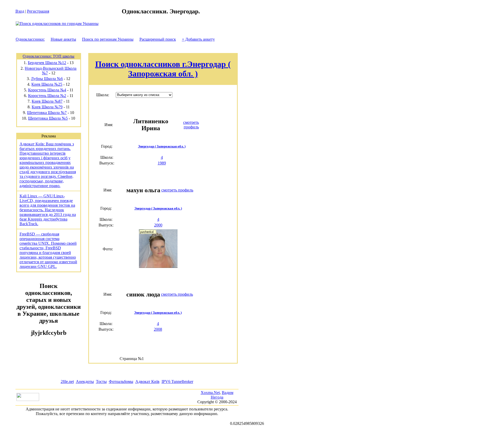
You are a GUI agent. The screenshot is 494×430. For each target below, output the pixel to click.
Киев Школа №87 (47, 101)
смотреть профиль (191, 124)
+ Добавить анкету (198, 39)
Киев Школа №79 (47, 107)
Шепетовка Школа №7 (47, 112)
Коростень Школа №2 (47, 95)
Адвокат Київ (147, 381)
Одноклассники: (30, 39)
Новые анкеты (63, 39)
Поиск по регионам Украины (108, 39)
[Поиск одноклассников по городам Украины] (57, 23)
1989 (162, 163)
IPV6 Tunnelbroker (177, 381)
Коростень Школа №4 (47, 90)
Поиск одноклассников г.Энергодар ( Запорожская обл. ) (163, 68)
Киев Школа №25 (46, 84)
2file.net (67, 381)
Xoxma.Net (210, 392)
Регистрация (38, 11)
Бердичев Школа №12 (47, 62)
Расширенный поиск (157, 39)
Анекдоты (85, 381)
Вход (19, 11)
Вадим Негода (222, 394)
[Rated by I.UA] (27, 399)
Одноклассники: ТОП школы (48, 56)
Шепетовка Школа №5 (48, 118)
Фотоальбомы (121, 381)
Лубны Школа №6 (47, 78)
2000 (158, 225)
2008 (158, 329)
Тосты (101, 381)
